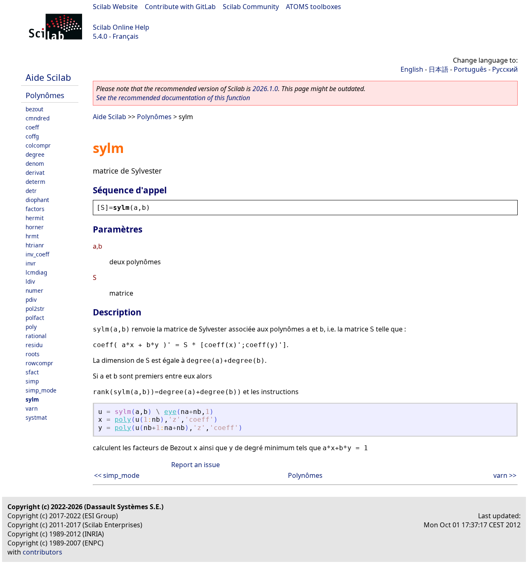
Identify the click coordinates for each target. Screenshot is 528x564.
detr (31, 191)
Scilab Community (251, 6)
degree (35, 154)
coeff (32, 127)
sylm (32, 399)
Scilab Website (115, 6)
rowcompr (39, 363)
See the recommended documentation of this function (173, 97)
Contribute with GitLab (180, 6)
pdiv (31, 299)
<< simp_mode (116, 475)
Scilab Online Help (121, 27)
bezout (34, 109)
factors (35, 209)
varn (32, 408)
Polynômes (45, 95)
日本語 (438, 69)
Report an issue (195, 464)
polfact (35, 318)
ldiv (30, 281)
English (412, 69)
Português (470, 69)
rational (36, 336)
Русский (505, 69)
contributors (42, 552)
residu (34, 345)
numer (34, 290)
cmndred (38, 118)
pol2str (35, 309)
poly (31, 327)
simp (32, 381)
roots (33, 354)
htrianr (35, 245)
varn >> (504, 475)
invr (31, 263)
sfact (32, 372)
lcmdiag (36, 272)
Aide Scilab (48, 77)
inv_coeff (37, 254)
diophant (37, 200)
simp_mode (41, 390)
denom (35, 163)
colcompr (38, 145)
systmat (36, 417)
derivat (35, 172)
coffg (32, 136)
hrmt (32, 236)
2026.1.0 (265, 88)
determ (35, 182)
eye (170, 412)
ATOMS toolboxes (313, 6)
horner (35, 227)
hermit (35, 218)
